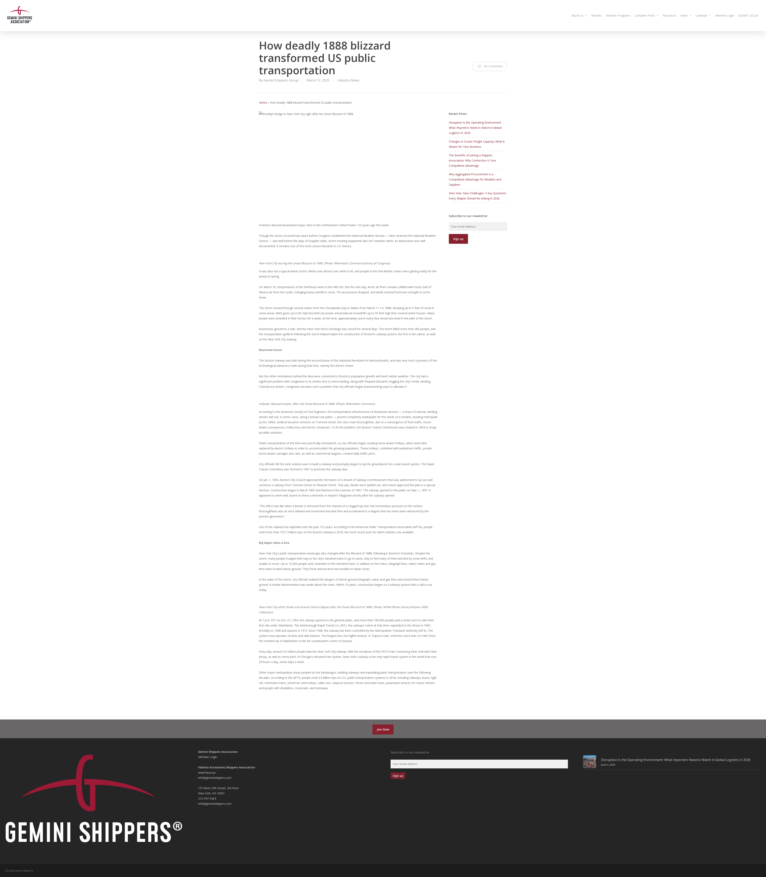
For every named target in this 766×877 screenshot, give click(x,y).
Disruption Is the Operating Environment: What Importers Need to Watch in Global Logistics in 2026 (475, 128)
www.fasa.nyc (207, 772)
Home (263, 102)
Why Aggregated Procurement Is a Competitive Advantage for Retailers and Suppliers (475, 179)
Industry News (348, 80)
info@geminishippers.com (214, 778)
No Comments (493, 66)
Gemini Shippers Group (281, 80)
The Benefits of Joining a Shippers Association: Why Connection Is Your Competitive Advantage (472, 160)
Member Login (207, 757)
